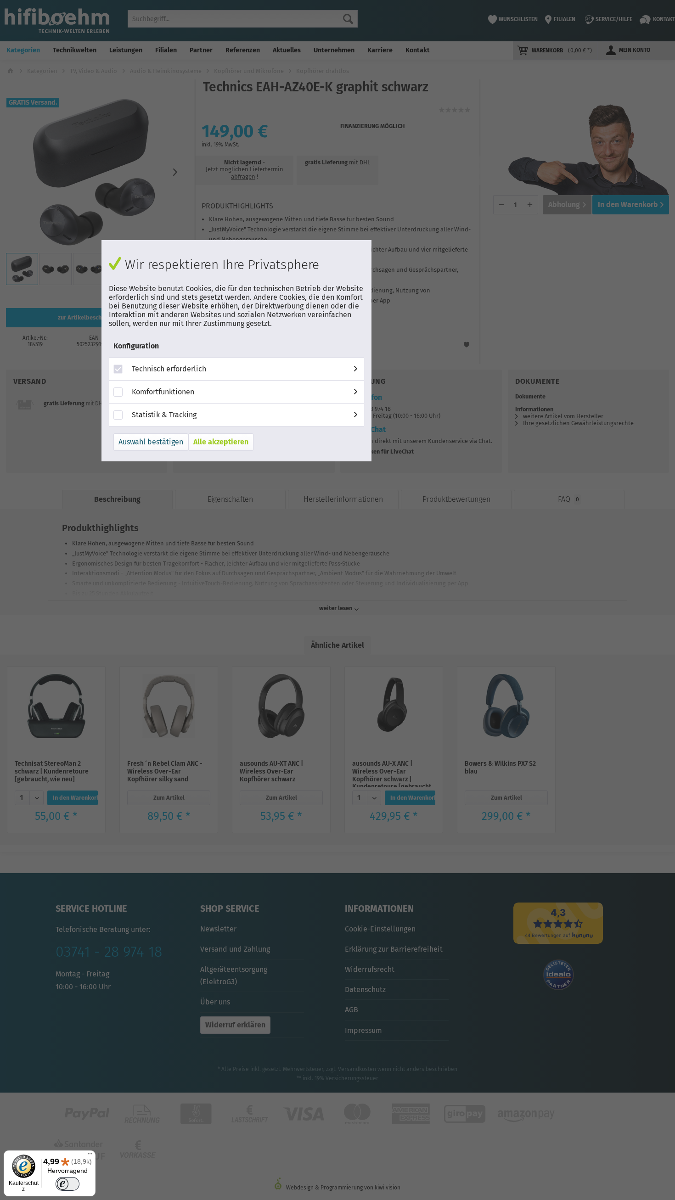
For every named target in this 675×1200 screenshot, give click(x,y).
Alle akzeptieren (220, 441)
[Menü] (90, 1155)
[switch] (67, 1184)
